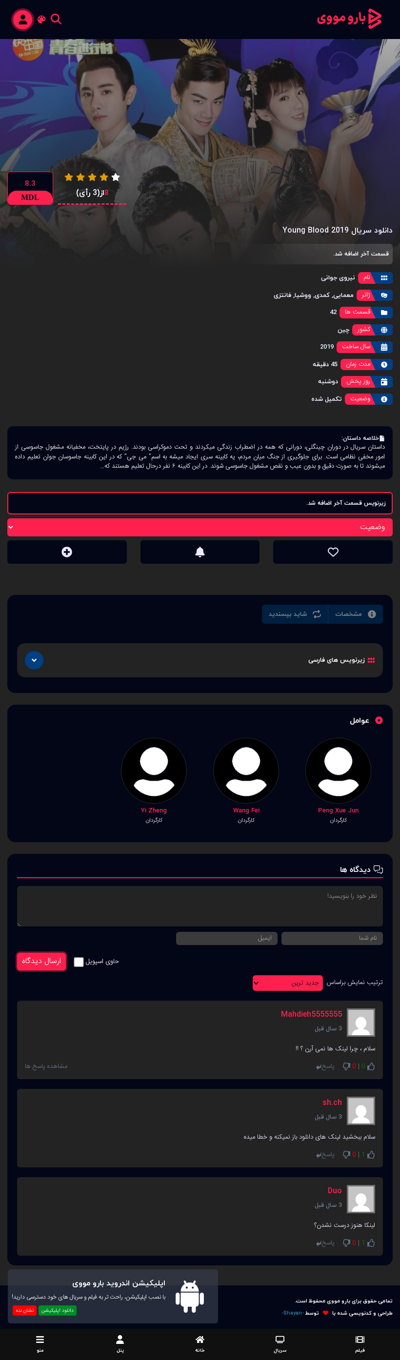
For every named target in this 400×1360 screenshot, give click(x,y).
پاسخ (328, 1067)
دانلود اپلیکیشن (57, 1310)
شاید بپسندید (288, 614)
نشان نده (25, 1310)
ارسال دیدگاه (41, 961)
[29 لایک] (333, 552)
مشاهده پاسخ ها (46, 1067)
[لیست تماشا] (67, 552)
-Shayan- (292, 1313)
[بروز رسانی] (200, 552)
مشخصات (348, 614)
